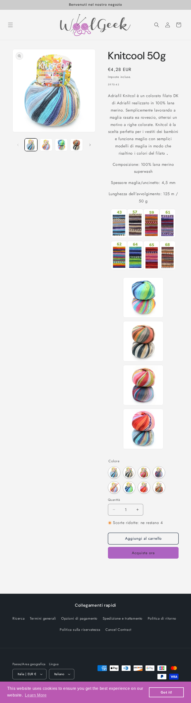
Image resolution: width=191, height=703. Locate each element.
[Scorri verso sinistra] (17, 144)
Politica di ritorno (162, 618)
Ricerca (18, 618)
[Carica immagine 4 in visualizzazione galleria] (76, 144)
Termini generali (43, 618)
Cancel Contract (118, 629)
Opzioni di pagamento (79, 618)
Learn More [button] (36, 695)
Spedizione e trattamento (123, 618)
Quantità (114, 499)
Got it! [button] (166, 692)
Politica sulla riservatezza (80, 629)
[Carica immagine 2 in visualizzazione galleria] (46, 144)
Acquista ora (143, 553)
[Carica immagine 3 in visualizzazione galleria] (61, 144)
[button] (10, 24)
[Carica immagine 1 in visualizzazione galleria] (31, 144)
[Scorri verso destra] (90, 144)
